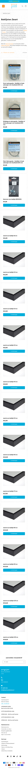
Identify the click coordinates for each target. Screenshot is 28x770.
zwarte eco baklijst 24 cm (10, 309)
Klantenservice (5, 727)
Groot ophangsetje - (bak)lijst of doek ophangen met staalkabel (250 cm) (13, 84)
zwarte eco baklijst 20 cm (10, 272)
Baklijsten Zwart (6, 13)
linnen (4, 32)
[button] (2, 6)
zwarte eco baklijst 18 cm (10, 236)
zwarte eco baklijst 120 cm (10, 600)
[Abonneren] (23, 662)
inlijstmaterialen (5, 45)
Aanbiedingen (4, 741)
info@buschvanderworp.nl (7, 690)
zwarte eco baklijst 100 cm (10, 637)
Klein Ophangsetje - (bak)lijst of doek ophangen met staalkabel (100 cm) (13, 162)
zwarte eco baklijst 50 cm (10, 418)
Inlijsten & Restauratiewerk (7, 743)
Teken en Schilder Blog (7, 747)
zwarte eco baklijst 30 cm (10, 345)
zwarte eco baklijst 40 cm (10, 382)
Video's (3, 749)
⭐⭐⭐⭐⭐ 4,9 (16, 1)
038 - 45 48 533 (5, 703)
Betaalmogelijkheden (6, 731)
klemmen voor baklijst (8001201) (12, 199)
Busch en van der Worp (15, 767)
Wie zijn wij (4, 732)
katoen (25, 30)
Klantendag (4, 745)
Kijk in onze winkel (5, 734)
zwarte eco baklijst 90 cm (10, 564)
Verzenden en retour (6, 729)
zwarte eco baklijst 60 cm (10, 455)
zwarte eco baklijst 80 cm (10, 527)
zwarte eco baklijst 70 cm (10, 491)
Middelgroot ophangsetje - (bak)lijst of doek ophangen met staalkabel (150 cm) (14, 123)
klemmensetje (9, 43)
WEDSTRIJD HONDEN (6, 751)
